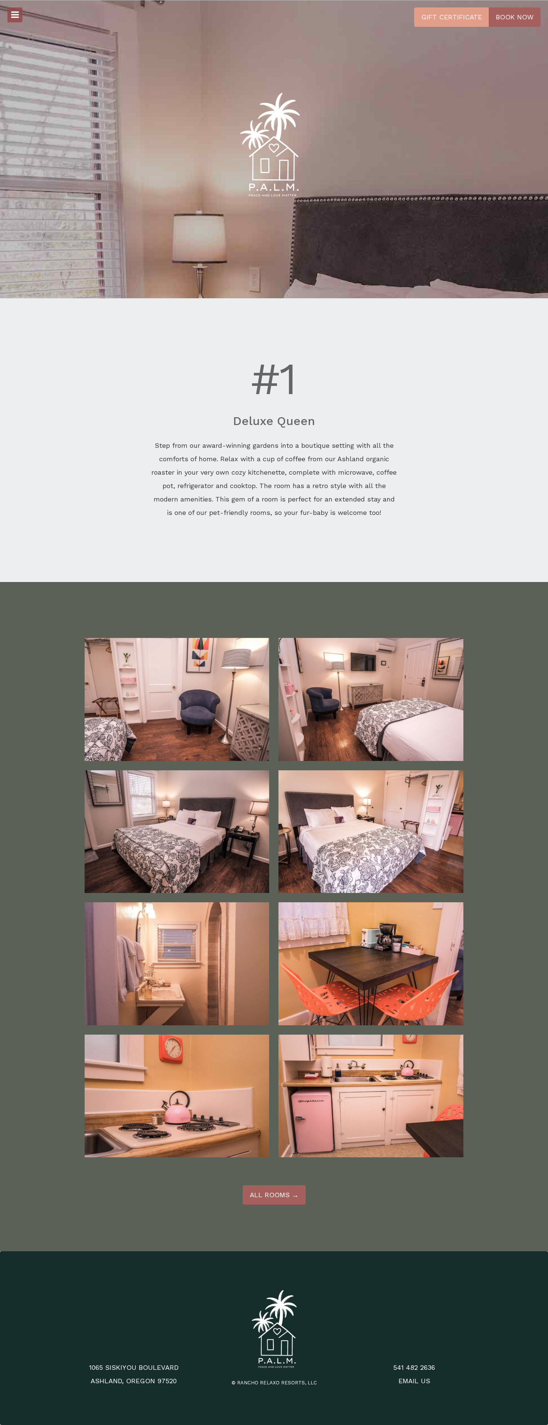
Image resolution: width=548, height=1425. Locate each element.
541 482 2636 (414, 1367)
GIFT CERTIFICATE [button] (451, 17)
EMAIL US (414, 1381)
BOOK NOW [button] (514, 17)
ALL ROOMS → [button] (274, 1195)
